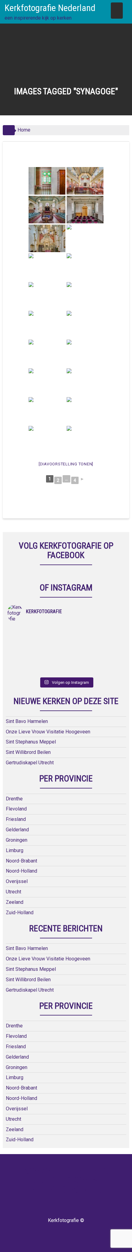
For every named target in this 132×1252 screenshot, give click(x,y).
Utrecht (13, 892)
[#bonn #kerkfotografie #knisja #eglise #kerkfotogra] (95, 646)
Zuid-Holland (19, 912)
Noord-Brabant (21, 861)
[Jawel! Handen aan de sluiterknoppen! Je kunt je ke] (36, 646)
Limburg (14, 850)
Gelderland (17, 830)
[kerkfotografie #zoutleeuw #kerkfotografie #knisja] (36, 630)
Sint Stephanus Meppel (31, 742)
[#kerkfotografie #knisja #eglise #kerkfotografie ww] (95, 662)
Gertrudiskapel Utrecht (30, 763)
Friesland (16, 819)
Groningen (16, 840)
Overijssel (17, 881)
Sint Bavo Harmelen (27, 721)
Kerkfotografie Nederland (50, 7)
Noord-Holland (21, 871)
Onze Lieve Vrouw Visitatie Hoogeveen (48, 732)
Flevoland (16, 809)
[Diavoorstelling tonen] (66, 464)
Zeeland (14, 902)
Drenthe (14, 799)
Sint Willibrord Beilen (28, 752)
